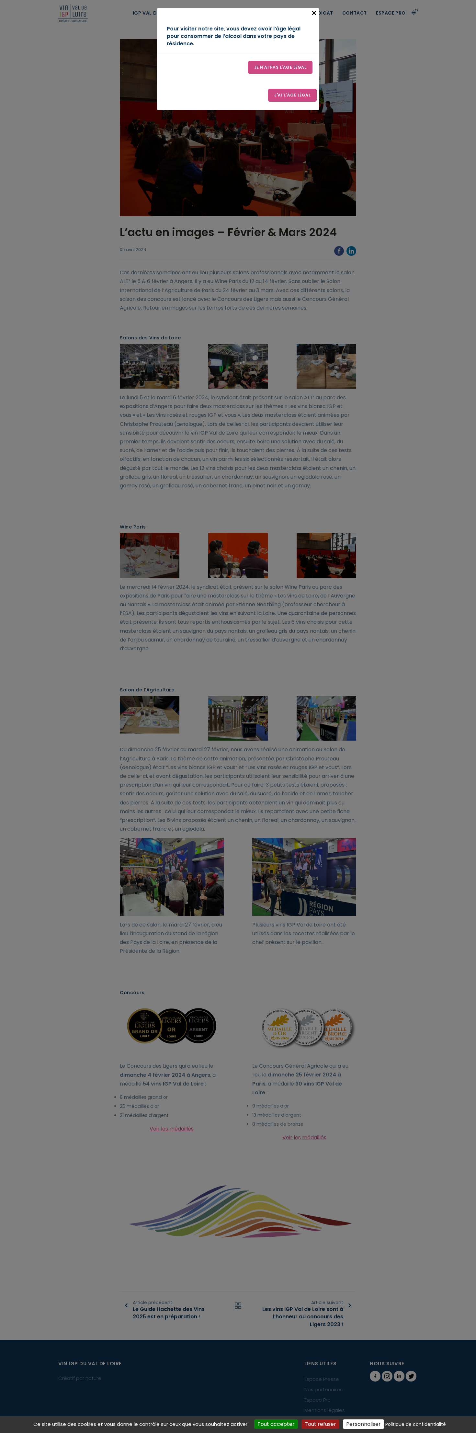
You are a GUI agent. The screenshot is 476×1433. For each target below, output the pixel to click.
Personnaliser (363, 1424)
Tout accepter (276, 1424)
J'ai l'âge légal (292, 95)
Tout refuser (320, 1424)
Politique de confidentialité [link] (415, 1424)
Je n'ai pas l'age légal (280, 67)
